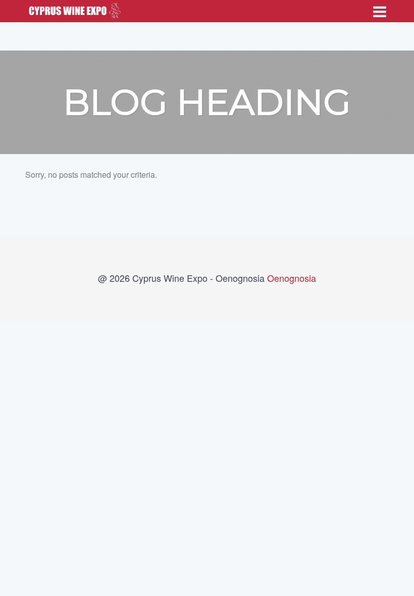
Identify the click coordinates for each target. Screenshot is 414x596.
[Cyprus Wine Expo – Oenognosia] (73, 9)
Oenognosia (291, 277)
